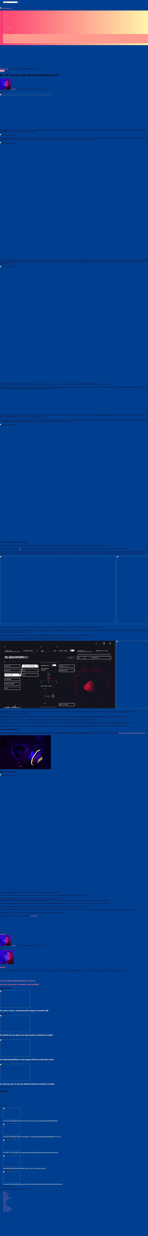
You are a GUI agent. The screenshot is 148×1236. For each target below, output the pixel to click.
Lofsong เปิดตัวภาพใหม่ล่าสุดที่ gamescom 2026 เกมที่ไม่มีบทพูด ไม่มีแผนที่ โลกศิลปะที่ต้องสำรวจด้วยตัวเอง (32, 1184)
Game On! (6, 13)
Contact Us (6, 30)
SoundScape (7, 17)
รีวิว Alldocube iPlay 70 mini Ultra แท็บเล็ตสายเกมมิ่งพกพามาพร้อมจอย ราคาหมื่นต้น (27, 1084)
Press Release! (7, 28)
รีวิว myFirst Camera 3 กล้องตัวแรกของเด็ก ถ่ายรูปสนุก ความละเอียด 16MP (24, 1011)
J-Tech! (5, 24)
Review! (5, 19)
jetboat (13, 89)
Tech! (4, 22)
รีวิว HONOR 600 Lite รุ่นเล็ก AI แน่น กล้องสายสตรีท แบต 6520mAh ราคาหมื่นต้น (26, 1035)
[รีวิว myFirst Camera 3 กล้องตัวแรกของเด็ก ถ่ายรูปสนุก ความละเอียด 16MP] (15, 1007)
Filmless (5, 15)
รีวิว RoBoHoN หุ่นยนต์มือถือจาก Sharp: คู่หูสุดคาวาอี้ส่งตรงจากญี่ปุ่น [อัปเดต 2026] (27, 1059)
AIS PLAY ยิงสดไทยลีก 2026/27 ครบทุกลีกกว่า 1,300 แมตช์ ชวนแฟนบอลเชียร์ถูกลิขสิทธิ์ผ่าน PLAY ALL (32, 1137)
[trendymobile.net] (6, 8)
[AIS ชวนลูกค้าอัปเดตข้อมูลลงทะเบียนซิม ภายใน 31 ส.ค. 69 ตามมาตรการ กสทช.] (11, 1166)
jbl (4, 934)
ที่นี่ (20, 549)
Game (2, 934)
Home (5, 11)
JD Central (34, 916)
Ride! (4, 21)
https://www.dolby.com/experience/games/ (131, 733)
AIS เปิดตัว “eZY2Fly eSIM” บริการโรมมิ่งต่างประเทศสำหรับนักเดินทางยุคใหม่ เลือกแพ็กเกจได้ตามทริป (30, 1152)
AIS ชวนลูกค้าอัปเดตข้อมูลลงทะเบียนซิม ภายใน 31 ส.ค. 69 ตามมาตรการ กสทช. (24, 1168)
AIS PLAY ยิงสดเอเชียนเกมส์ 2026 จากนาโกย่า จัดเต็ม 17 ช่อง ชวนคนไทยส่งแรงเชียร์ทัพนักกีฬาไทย (30, 1121)
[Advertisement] (46, 57)
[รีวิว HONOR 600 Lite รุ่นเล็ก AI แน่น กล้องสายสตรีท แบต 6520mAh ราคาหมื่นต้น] (15, 1032)
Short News (6, 26)
